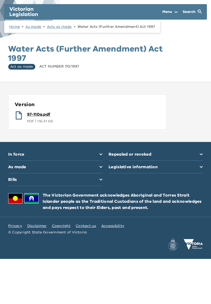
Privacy (15, 225)
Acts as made (59, 26)
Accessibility (113, 225)
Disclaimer (37, 225)
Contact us (86, 225)
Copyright (61, 225)
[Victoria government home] (193, 244)
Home (14, 26)
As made (33, 26)
